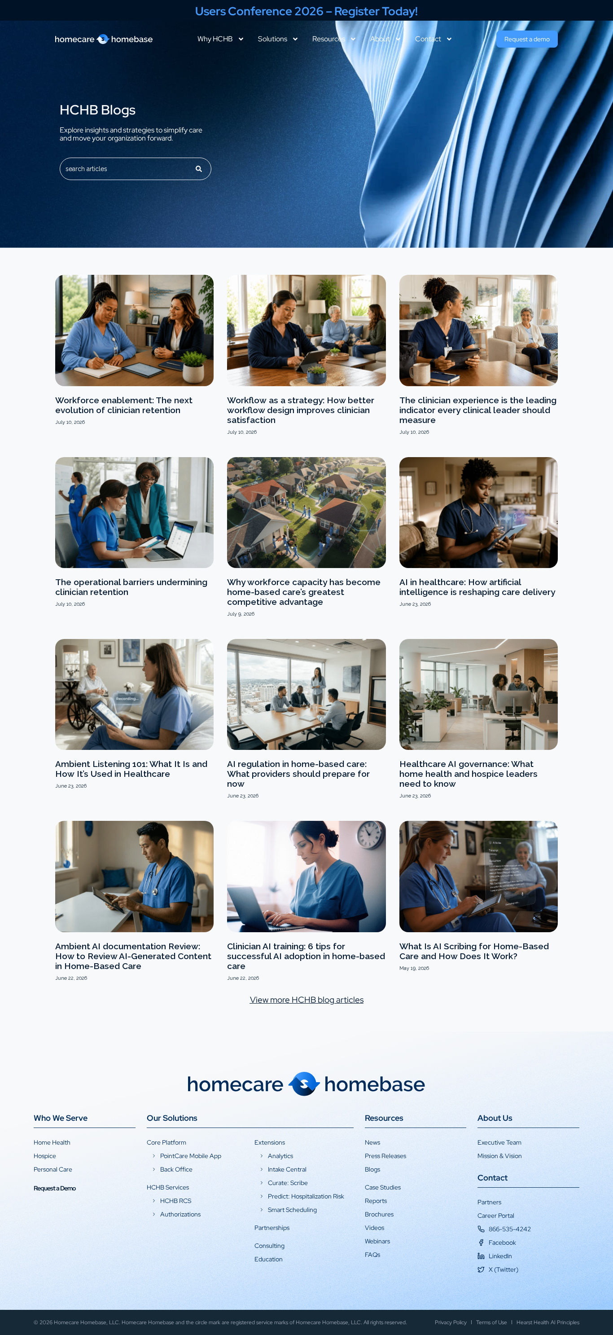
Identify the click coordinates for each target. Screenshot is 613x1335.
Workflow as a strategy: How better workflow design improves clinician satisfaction (300, 410)
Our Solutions (172, 1118)
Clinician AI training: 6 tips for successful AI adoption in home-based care (306, 956)
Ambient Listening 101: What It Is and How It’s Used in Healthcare (131, 769)
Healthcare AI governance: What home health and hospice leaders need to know (468, 774)
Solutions (272, 39)
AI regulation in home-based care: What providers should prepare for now (298, 774)
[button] (306, 1000)
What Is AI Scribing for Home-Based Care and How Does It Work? (474, 951)
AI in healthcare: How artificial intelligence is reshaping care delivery (477, 587)
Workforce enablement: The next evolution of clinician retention (124, 405)
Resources (328, 39)
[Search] (199, 169)
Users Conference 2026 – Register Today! (306, 11)
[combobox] (124, 169)
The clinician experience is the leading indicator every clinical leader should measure (477, 410)
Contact (428, 39)
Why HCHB (215, 39)
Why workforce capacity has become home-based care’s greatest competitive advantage (304, 592)
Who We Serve (61, 1118)
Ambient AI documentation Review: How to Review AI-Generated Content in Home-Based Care (133, 956)
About (380, 39)
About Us (494, 1118)
